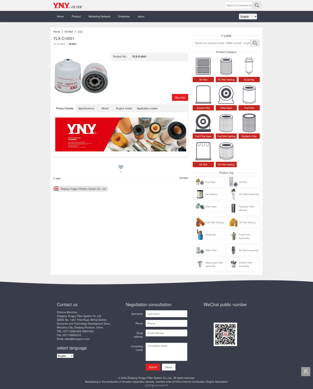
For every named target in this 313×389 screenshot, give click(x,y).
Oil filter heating (247, 222)
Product (76, 16)
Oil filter (72, 44)
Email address (138, 334)
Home (60, 16)
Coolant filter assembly (245, 264)
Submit (153, 367)
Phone (139, 323)
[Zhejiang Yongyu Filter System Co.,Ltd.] (67, 5)
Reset (168, 367)
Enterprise (124, 16)
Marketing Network (99, 16)
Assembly (210, 234)
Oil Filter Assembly (249, 194)
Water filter (211, 250)
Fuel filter (210, 182)
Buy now (180, 97)
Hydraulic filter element (246, 208)
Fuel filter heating (214, 222)
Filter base (210, 206)
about (141, 16)
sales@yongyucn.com (77, 339)
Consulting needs (137, 348)
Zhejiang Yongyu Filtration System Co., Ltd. (83, 188)
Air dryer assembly (249, 250)
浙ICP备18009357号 (156, 385)
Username (137, 314)
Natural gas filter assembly (214, 264)
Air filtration (211, 194)
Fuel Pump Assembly (244, 236)
